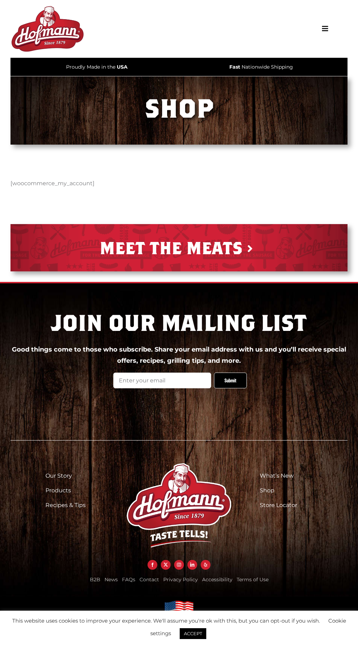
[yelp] (205, 565)
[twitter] (166, 565)
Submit (230, 380)
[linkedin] (192, 565)
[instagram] (179, 565)
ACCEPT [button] (193, 633)
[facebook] (152, 565)
